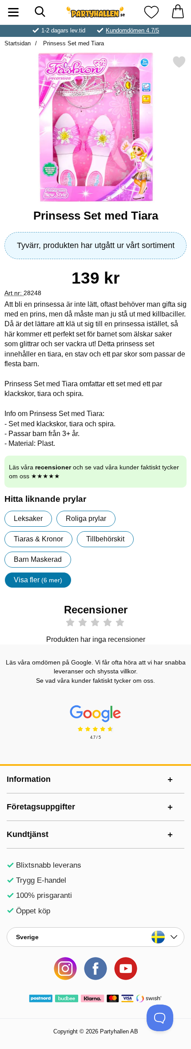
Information (29, 779)
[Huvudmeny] (13, 12)
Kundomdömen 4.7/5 (132, 30)
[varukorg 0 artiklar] (177, 12)
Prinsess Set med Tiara (72, 43)
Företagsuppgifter (41, 806)
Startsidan (17, 43)
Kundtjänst (27, 834)
